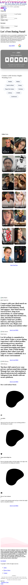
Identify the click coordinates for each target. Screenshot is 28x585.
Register (5, 8)
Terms (5, 567)
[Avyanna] (8, 236)
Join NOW (12, 45)
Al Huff (18, 92)
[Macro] (8, 181)
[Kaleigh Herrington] (20, 145)
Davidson (21, 89)
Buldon (18, 81)
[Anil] (8, 163)
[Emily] (20, 181)
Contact (5, 573)
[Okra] (20, 236)
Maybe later (14, 306)
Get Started (3, 561)
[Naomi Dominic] (20, 200)
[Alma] (8, 218)
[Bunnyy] (20, 163)
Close (7, 582)
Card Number (18, 14)
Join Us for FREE (14, 330)
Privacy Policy (7, 570)
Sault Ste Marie (10, 85)
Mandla (10, 81)
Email (16, 26)
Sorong (20, 85)
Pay (6, 20)
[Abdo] (20, 218)
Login (4, 6)
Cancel (2, 20)
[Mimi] (8, 254)
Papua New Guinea (9, 89)
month (5, 15)
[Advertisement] (14, 115)
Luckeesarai (14, 96)
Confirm (7, 27)
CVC (16, 18)
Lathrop (10, 92)
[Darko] (8, 200)
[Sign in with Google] (19, 45)
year (6, 17)
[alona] (20, 254)
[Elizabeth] (8, 145)
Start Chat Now (14, 265)
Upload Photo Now (14, 303)
